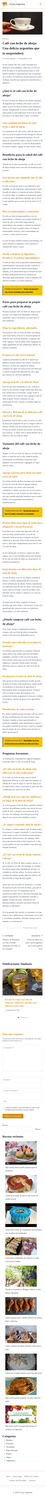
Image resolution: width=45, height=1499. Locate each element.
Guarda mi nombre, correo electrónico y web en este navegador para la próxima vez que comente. (22, 1109)
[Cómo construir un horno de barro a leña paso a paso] (21, 1334)
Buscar (5, 1125)
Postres (9, 1454)
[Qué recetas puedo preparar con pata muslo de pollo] (21, 1386)
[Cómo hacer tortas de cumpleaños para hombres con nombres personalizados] (21, 1215)
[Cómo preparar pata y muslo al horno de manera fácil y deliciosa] (21, 1306)
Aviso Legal (17, 1476)
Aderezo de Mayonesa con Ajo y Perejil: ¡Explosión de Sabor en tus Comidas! (11, 942)
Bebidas (6, 39)
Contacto (32, 1480)
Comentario (8, 1048)
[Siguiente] (39, 992)
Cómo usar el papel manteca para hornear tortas (23, 1373)
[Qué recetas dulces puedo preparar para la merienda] (21, 1153)
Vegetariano (10, 1461)
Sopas (8, 1457)
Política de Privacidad (18, 1480)
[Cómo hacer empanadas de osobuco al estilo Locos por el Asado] (21, 1246)
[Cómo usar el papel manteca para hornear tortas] (21, 1362)
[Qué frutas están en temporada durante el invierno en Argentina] (21, 1414)
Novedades (10, 1447)
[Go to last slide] (6, 992)
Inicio (8, 1476)
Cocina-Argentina (10, 58)
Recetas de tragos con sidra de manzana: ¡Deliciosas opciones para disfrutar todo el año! (21, 1002)
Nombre (7, 1080)
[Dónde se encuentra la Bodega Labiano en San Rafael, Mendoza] (21, 1276)
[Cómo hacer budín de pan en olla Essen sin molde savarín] (21, 1184)
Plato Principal (11, 1450)
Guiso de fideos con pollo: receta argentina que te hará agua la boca (34, 942)
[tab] (18, 1017)
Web (5, 1101)
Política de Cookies (31, 1476)
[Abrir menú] (40, 4)
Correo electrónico (11, 1091)
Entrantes (9, 1443)
